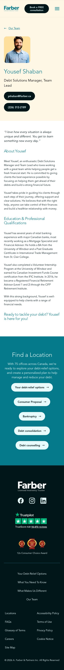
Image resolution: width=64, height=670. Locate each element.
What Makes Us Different (32, 591)
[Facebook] (21, 501)
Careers (9, 639)
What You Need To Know (32, 582)
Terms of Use (44, 622)
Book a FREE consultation (37, 9)
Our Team (32, 599)
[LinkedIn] (43, 501)
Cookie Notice (45, 639)
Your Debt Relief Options (32, 574)
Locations (10, 613)
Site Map (10, 647)
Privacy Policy (45, 630)
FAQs (8, 622)
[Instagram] (32, 501)
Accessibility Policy (48, 613)
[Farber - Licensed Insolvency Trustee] (11, 8)
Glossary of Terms (15, 630)
